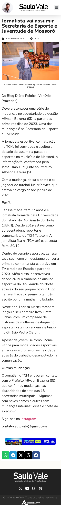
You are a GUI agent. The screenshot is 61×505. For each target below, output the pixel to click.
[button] (56, 7)
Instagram (28, 419)
